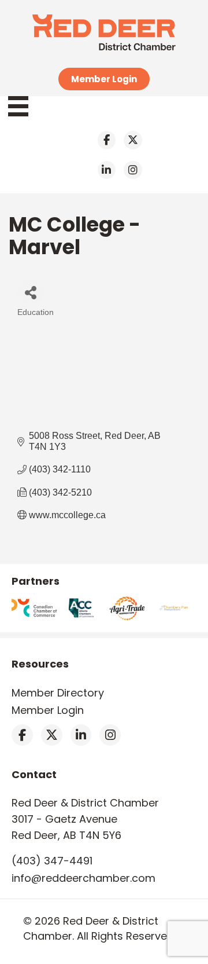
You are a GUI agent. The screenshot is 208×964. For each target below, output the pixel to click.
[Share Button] (30, 292)
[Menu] (24, 106)
